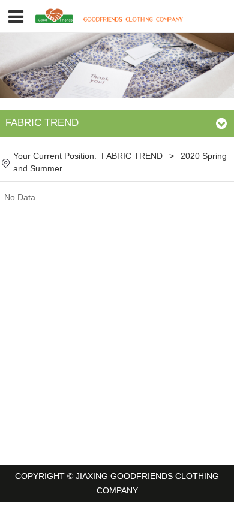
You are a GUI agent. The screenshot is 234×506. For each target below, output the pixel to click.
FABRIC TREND (132, 156)
